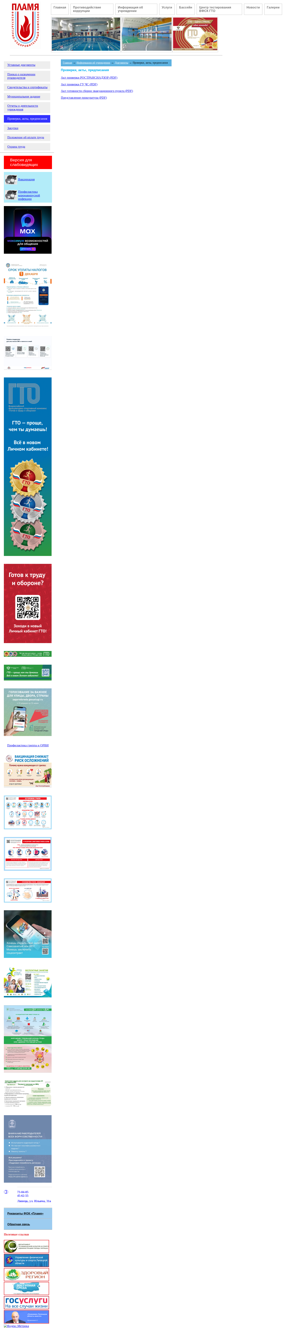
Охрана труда (16, 146)
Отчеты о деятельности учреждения (22, 107)
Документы (121, 62)
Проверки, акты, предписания (27, 118)
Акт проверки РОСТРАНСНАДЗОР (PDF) (89, 77)
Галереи (273, 7)
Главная (60, 7)
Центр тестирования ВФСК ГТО (215, 9)
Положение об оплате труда (25, 137)
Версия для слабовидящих (24, 162)
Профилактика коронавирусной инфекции (29, 195)
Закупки (12, 128)
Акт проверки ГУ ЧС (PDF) (79, 84)
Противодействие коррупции (87, 9)
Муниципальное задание (23, 96)
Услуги (167, 7)
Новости (253, 7)
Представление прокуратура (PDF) (84, 97)
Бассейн (185, 7)
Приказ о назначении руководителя (21, 76)
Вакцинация (26, 179)
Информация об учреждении (130, 9)
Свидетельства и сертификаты (27, 87)
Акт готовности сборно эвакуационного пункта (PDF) (97, 91)
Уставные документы (21, 65)
